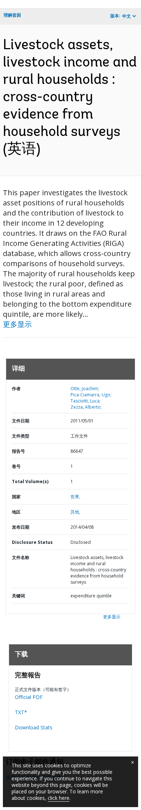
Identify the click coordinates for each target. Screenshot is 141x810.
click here (58, 797)
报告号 (18, 451)
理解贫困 (12, 15)
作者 (16, 388)
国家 (16, 497)
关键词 (18, 596)
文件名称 (20, 557)
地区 (16, 512)
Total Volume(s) (30, 481)
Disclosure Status (32, 542)
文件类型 (20, 436)
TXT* (21, 712)
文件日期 (20, 421)
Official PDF (29, 697)
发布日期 (20, 527)
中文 (126, 16)
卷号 (16, 466)
